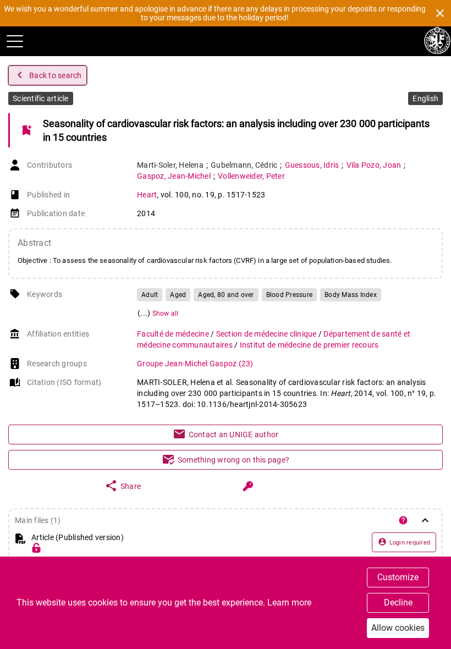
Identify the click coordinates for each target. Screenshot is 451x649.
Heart (147, 194)
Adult (149, 295)
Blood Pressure (289, 295)
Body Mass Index (350, 295)
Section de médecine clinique (267, 333)
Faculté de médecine (174, 333)
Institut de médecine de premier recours (309, 344)
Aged (178, 295)
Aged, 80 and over (226, 295)
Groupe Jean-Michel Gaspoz (195, 363)
